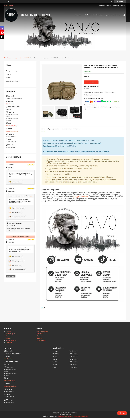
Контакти (99, 15)
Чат (123, 413)
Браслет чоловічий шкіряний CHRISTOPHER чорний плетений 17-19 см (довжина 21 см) (20, 249)
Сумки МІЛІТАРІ (24, 58)
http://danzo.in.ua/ (11, 125)
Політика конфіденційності (80, 416)
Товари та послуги (12, 58)
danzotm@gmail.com (12, 131)
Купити (91, 82)
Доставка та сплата (112, 15)
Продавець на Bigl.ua (65, 414)
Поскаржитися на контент (65, 416)
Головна (78, 15)
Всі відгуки (10, 276)
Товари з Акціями (42, 331)
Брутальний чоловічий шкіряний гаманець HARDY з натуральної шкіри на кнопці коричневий (20, 201)
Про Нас (8, 74)
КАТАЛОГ (88, 15)
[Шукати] (123, 15)
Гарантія (8, 331)
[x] (44, 308)
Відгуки (8, 77)
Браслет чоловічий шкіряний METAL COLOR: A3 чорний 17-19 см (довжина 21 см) (20, 175)
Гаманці (8, 336)
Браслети (9, 338)
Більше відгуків (11, 340)
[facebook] (42, 308)
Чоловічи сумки (10, 333)
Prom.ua (74, 412)
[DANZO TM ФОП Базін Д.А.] (11, 15)
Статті (39, 336)
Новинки (40, 333)
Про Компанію (41, 340)
